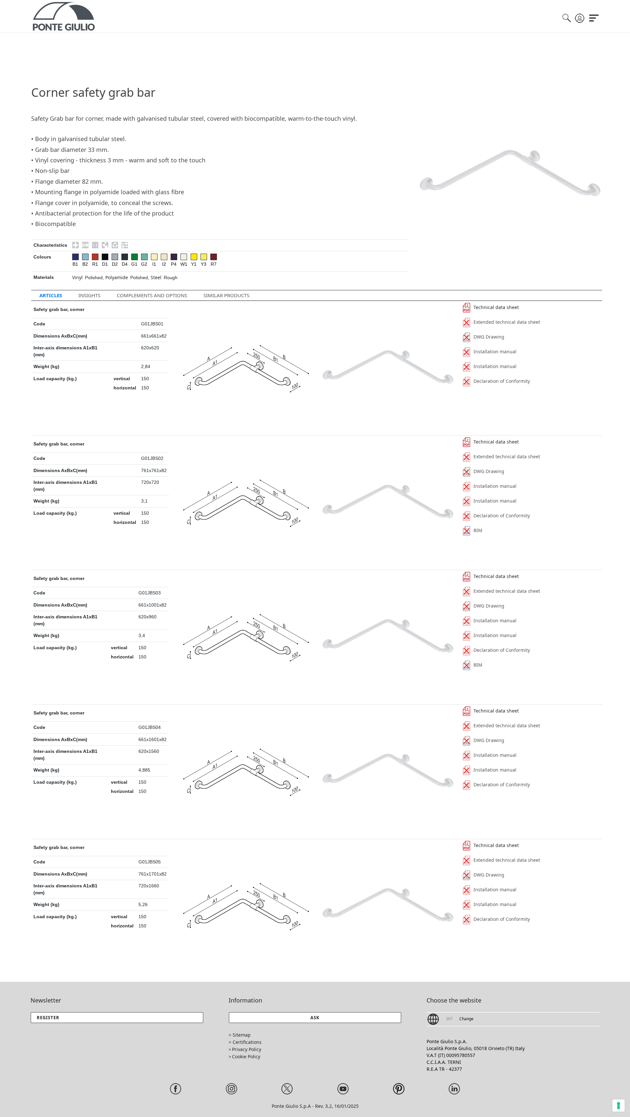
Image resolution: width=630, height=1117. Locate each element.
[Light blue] (85, 257)
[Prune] (174, 257)
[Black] (105, 257)
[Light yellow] (203, 257)
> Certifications (245, 1042)
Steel (156, 277)
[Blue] (75, 257)
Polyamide (116, 277)
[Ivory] (154, 257)
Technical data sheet (496, 307)
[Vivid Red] (95, 257)
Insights (89, 295)
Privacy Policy (246, 1049)
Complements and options (152, 295)
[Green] (134, 257)
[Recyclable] (115, 245)
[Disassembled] (105, 245)
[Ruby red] (213, 257)
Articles (50, 295)
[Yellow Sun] (194, 257)
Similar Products (226, 295)
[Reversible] (124, 245)
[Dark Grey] (124, 257)
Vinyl (77, 277)
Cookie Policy (246, 1056)
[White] (183, 257)
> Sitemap (240, 1035)
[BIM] (85, 245)
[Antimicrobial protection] (75, 245)
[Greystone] (115, 257)
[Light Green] (144, 257)
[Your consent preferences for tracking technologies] (618, 1105)
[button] (315, 1017)
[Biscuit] (164, 257)
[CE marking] (95, 245)
